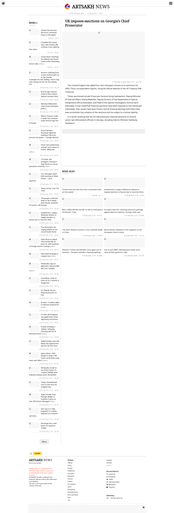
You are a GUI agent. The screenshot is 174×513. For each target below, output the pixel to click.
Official (70, 463)
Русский (109, 463)
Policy (69, 465)
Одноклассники (113, 482)
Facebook (111, 474)
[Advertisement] (87, 509)
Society (70, 468)
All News (70, 460)
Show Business (73, 492)
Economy (71, 474)
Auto (69, 497)
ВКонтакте (111, 485)
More (44, 441)
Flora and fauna (73, 495)
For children (72, 484)
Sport (69, 487)
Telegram (111, 487)
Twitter (110, 479)
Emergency (71, 489)
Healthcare (71, 471)
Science (70, 479)
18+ (69, 500)
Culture (70, 481)
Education (71, 476)
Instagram (112, 477)
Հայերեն (109, 460)
